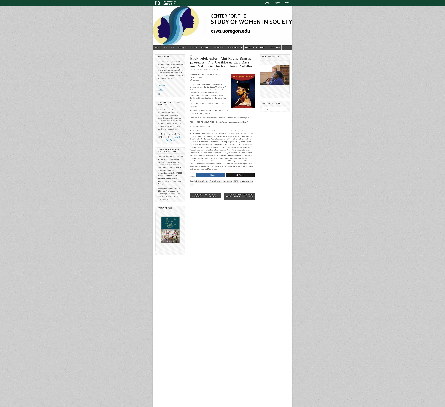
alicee (193, 69)
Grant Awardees (233, 48)
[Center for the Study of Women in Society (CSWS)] (222, 25)
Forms (262, 48)
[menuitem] (269, 3)
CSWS (236, 181)
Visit (277, 3)
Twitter (160, 90)
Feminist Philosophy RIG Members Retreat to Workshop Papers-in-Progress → (239, 196)
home (157, 48)
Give (287, 3)
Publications (250, 48)
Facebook (162, 85)
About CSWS (167, 48)
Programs (204, 48)
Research (217, 48)
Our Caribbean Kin (246, 181)
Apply (267, 3)
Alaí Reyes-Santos (201, 181)
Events (192, 48)
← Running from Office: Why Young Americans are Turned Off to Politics (204, 195)
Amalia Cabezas (215, 181)
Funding (181, 48)
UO (192, 184)
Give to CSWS (274, 48)
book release (227, 181)
